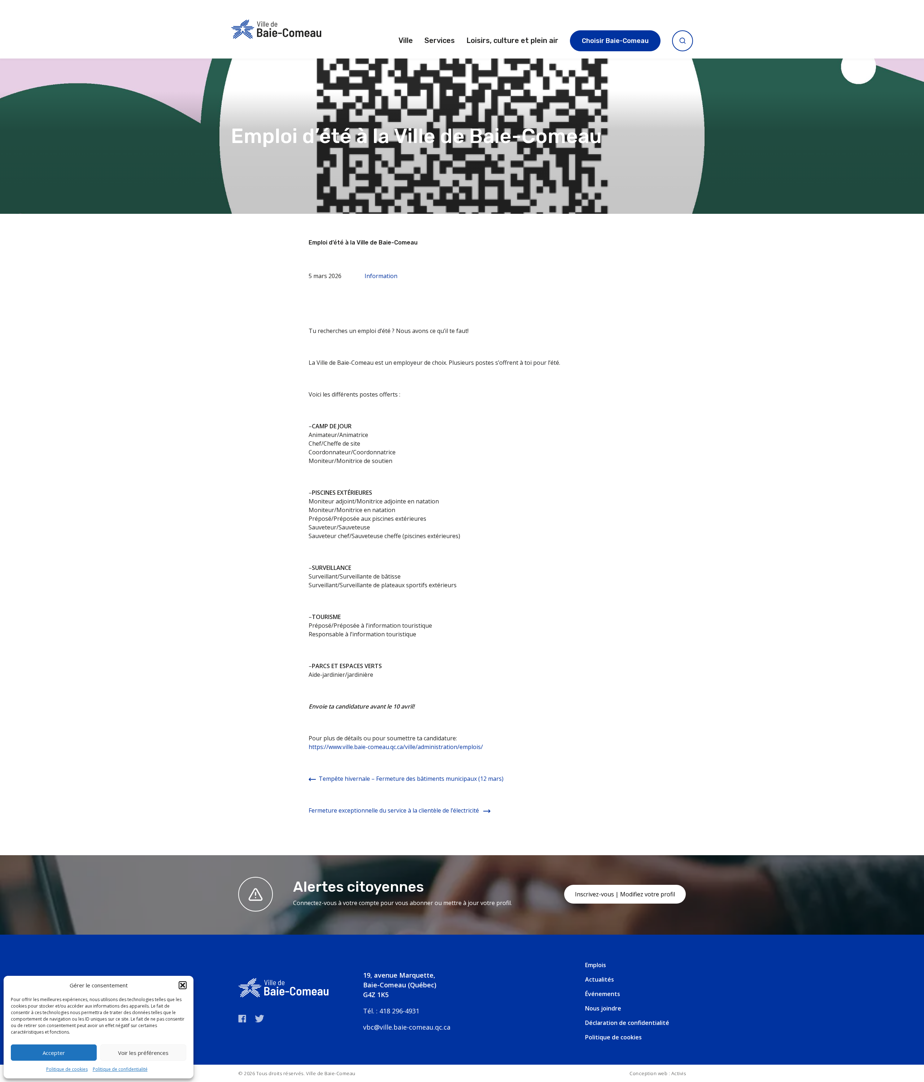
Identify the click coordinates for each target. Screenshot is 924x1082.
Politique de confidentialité (120, 1069)
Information (381, 276)
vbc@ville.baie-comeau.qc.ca (406, 1027)
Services (439, 40)
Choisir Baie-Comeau (615, 41)
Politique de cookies (67, 1069)
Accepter (54, 1052)
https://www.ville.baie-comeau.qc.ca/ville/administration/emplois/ (396, 747)
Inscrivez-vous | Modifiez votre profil (625, 894)
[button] (182, 985)
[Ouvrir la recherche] (682, 40)
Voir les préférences (143, 1052)
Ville (405, 40)
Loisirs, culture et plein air (512, 40)
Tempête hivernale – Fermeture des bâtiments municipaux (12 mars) (411, 779)
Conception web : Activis (657, 1073)
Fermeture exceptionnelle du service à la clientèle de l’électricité (394, 810)
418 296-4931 (399, 1011)
